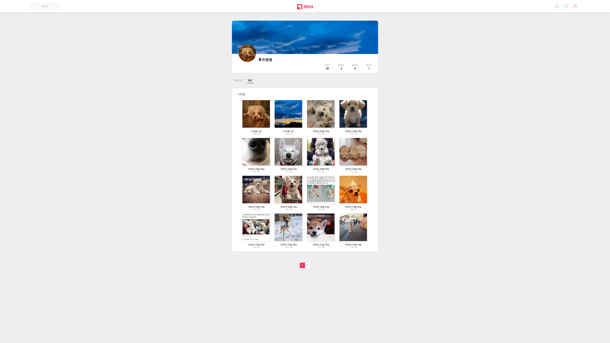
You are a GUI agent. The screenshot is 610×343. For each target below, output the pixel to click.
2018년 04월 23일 (321, 131)
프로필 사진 (256, 131)
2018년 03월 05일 (289, 169)
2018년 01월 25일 (321, 245)
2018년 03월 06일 (256, 169)
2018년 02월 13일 (289, 207)
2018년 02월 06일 (353, 207)
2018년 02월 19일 (256, 207)
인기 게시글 (566, 6)
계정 (575, 6)
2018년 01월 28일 (289, 245)
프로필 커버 (288, 131)
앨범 (250, 80)
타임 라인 (238, 80)
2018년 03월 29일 (353, 131)
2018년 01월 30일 (256, 245)
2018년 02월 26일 (353, 169)
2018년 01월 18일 (353, 245)
